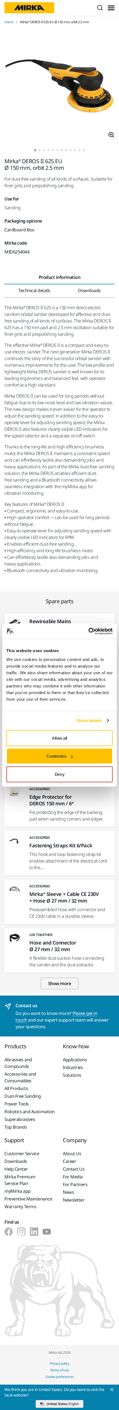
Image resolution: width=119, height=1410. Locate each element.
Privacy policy (59, 1363)
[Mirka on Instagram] (21, 1232)
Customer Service (21, 1153)
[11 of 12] (79, 150)
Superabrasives (19, 1119)
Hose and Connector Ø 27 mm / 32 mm (52, 946)
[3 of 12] (44, 150)
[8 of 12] (66, 150)
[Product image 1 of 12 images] (59, 86)
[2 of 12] (39, 150)
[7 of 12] (62, 150)
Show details (89, 720)
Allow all (59, 738)
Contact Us (73, 1169)
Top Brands (15, 1127)
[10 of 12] (75, 150)
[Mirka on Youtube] (47, 1232)
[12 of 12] (84, 150)
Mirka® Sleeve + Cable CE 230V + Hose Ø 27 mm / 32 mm (64, 897)
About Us (72, 1153)
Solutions (72, 1075)
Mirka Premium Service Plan (19, 1180)
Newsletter (73, 1200)
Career (69, 1161)
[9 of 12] (70, 150)
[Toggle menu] (111, 8)
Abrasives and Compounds (18, 1063)
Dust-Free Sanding (22, 1096)
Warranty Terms (20, 1206)
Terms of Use (59, 1370)
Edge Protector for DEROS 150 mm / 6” (51, 800)
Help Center (16, 1169)
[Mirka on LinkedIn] (34, 1232)
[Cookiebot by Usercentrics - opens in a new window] (88, 631)
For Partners (75, 1184)
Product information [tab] (60, 277)
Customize (56, 756)
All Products (16, 1088)
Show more (59, 983)
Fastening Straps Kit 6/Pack (60, 845)
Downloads (15, 1161)
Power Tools (16, 1104)
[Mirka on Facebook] (8, 1232)
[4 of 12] (48, 150)
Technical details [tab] (34, 290)
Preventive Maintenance (28, 1199)
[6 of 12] (57, 150)
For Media (73, 1177)
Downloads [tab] (89, 290)
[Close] (112, 1389)
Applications (75, 1060)
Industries (73, 1067)
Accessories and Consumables (20, 1077)
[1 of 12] (35, 150)
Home (8, 22)
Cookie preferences (59, 1376)
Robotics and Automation (29, 1112)
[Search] (100, 7)
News (68, 1192)
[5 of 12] (53, 150)
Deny (59, 774)
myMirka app (17, 1191)
